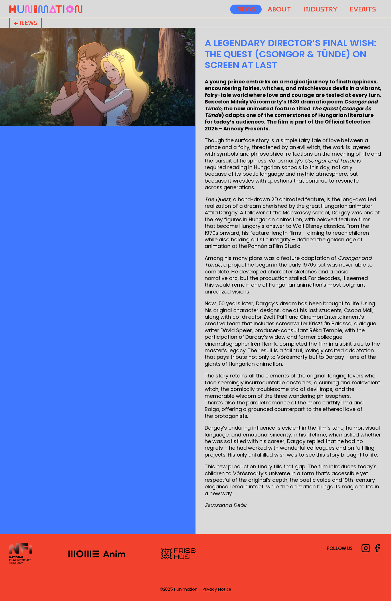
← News (25, 23)
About (279, 9)
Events (363, 9)
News (246, 9)
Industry (320, 9)
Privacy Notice (217, 589)
